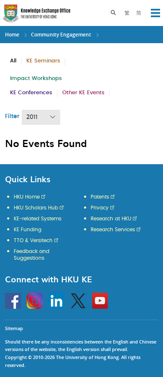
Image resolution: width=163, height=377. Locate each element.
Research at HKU (111, 218)
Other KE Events (83, 93)
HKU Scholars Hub (36, 207)
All (13, 61)
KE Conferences (31, 93)
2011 (32, 117)
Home (12, 34)
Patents (100, 196)
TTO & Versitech (33, 240)
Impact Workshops (36, 78)
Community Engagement (61, 34)
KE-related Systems (37, 218)
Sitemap (14, 328)
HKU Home (27, 196)
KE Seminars (43, 61)
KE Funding (27, 229)
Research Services (113, 229)
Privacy (100, 207)
